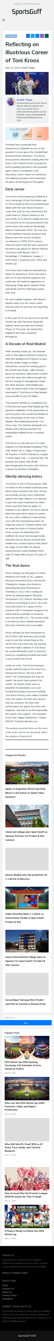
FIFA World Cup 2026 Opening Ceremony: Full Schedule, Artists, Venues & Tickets (23, 1065)
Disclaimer (7, 1298)
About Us (7, 1292)
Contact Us (8, 1288)
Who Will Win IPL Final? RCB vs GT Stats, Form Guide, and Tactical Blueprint (24, 1147)
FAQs (5, 1285)
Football (11, 36)
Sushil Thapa (28, 67)
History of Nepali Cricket (15, 1272)
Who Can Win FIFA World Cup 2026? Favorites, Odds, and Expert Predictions (25, 1106)
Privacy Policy (9, 1295)
